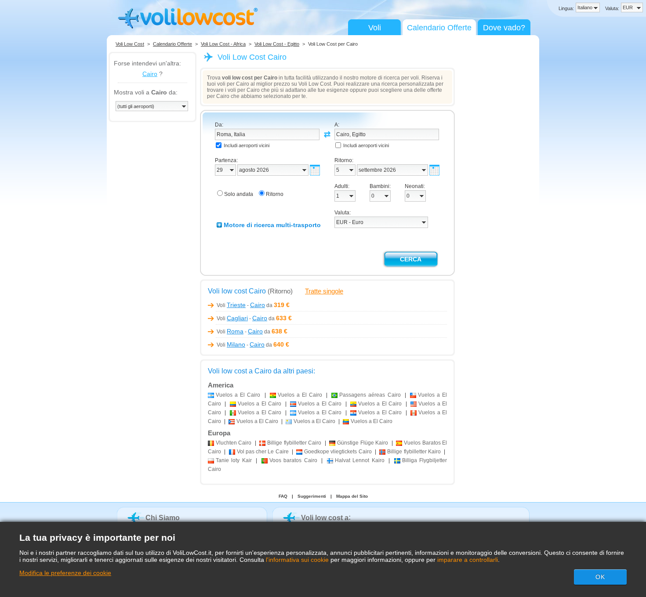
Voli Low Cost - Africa (223, 44)
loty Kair (234, 460)
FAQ (283, 496)
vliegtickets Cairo (338, 452)
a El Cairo (238, 395)
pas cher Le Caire (263, 452)
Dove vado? (504, 27)
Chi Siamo (162, 517)
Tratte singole (324, 291)
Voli (374, 27)
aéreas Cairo (369, 395)
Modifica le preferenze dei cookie (65, 572)
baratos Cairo (293, 460)
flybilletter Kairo (414, 452)
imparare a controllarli (467, 559)
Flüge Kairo (362, 443)
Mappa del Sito (352, 496)
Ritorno (274, 194)
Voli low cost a (324, 517)
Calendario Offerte (439, 27)
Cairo (149, 73)
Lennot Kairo (360, 460)
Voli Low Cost (130, 44)
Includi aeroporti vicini (246, 145)
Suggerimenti (312, 496)
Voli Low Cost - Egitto (276, 44)
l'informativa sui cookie (297, 559)
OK (600, 576)
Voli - (241, 305)
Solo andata (238, 194)
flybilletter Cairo (294, 443)
